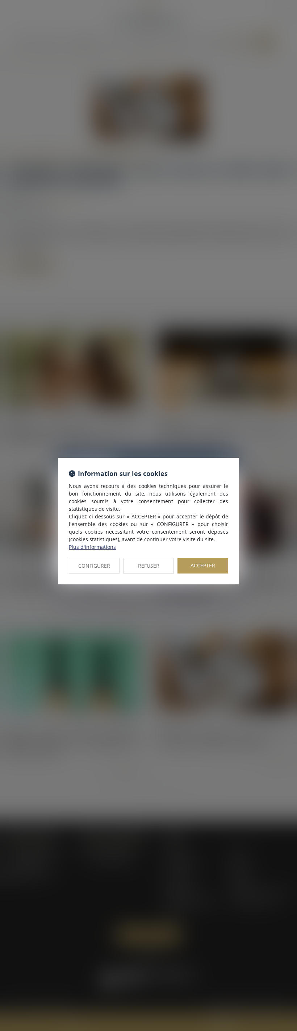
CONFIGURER (94, 565)
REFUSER (148, 565)
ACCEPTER (203, 565)
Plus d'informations (92, 546)
